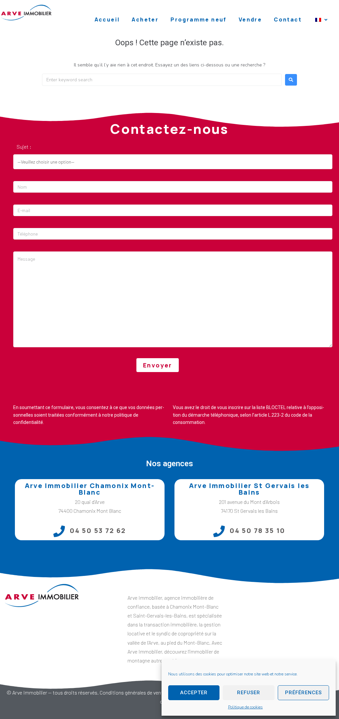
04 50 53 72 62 (98, 530)
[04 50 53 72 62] (59, 531)
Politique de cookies (245, 707)
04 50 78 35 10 (257, 530)
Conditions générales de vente (133, 692)
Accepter (194, 693)
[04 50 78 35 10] (219, 531)
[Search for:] (162, 80)
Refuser (248, 693)
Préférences (303, 693)
